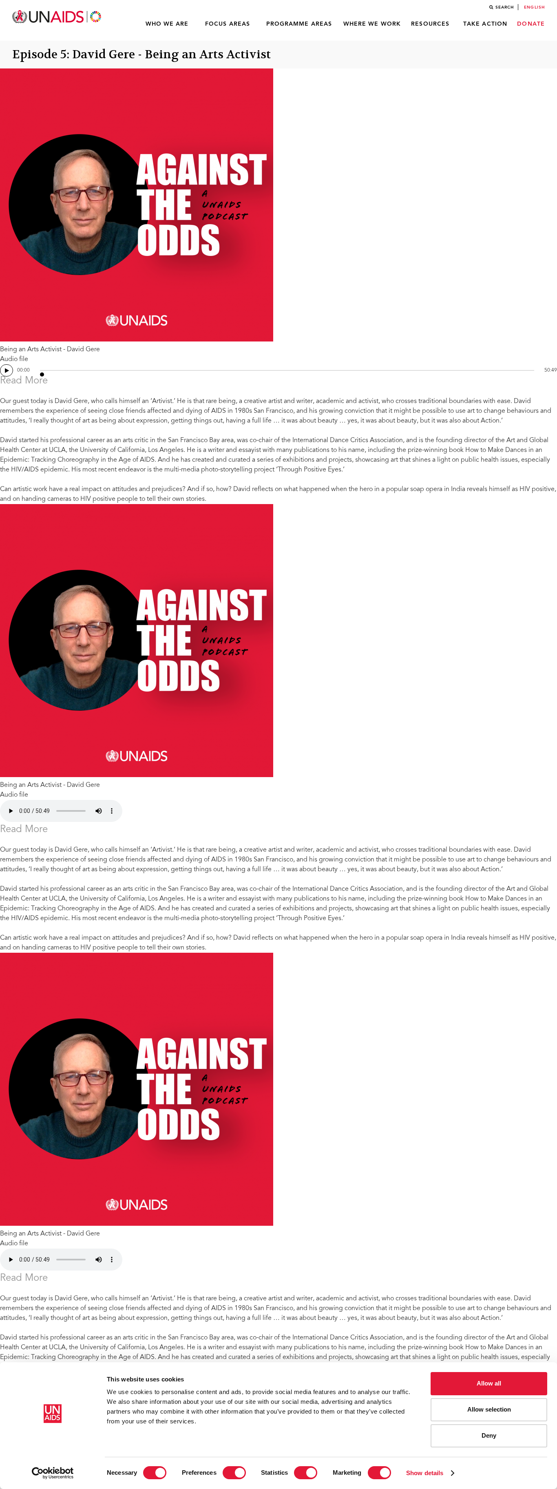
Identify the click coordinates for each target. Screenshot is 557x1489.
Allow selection (489, 1409)
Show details (424, 1472)
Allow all (489, 1383)
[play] (6, 370)
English (534, 7)
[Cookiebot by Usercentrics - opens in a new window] (52, 1473)
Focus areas (227, 24)
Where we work (372, 24)
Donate (531, 24)
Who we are (167, 24)
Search (504, 7)
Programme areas (299, 24)
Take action (485, 24)
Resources (430, 24)
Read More (24, 381)
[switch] (234, 1472)
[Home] (57, 17)
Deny (489, 1435)
